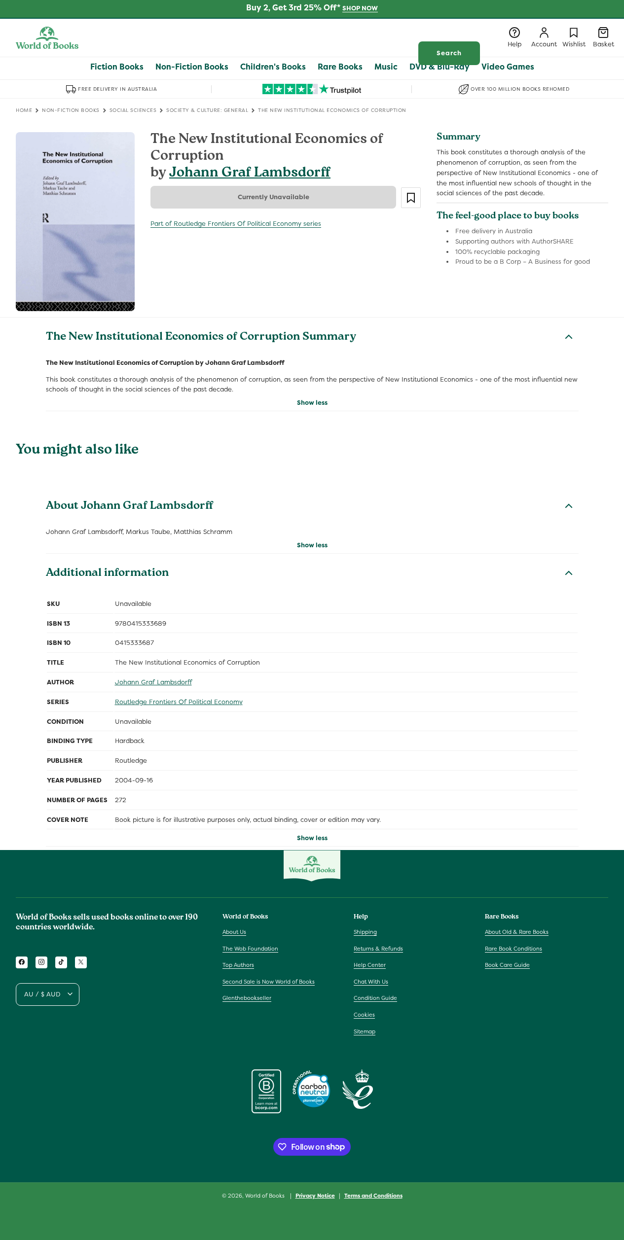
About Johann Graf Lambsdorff (129, 506)
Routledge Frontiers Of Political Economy (179, 702)
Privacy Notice (315, 1195)
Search (449, 53)
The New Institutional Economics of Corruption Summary (201, 337)
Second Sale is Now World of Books (268, 981)
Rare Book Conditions (513, 948)
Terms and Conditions (373, 1195)
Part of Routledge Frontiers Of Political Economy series (235, 223)
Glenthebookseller (246, 998)
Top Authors (238, 965)
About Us (234, 931)
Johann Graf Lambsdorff (249, 174)
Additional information (107, 574)
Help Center (370, 965)
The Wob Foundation (250, 948)
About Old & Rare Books (517, 931)
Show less (312, 402)
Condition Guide (375, 998)
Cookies (364, 1014)
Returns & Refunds (378, 948)
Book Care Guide (507, 965)
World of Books (265, 1196)
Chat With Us (371, 981)
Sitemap (364, 1031)
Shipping (365, 931)
